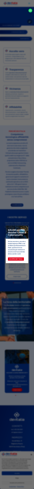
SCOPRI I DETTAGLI (15, 259)
